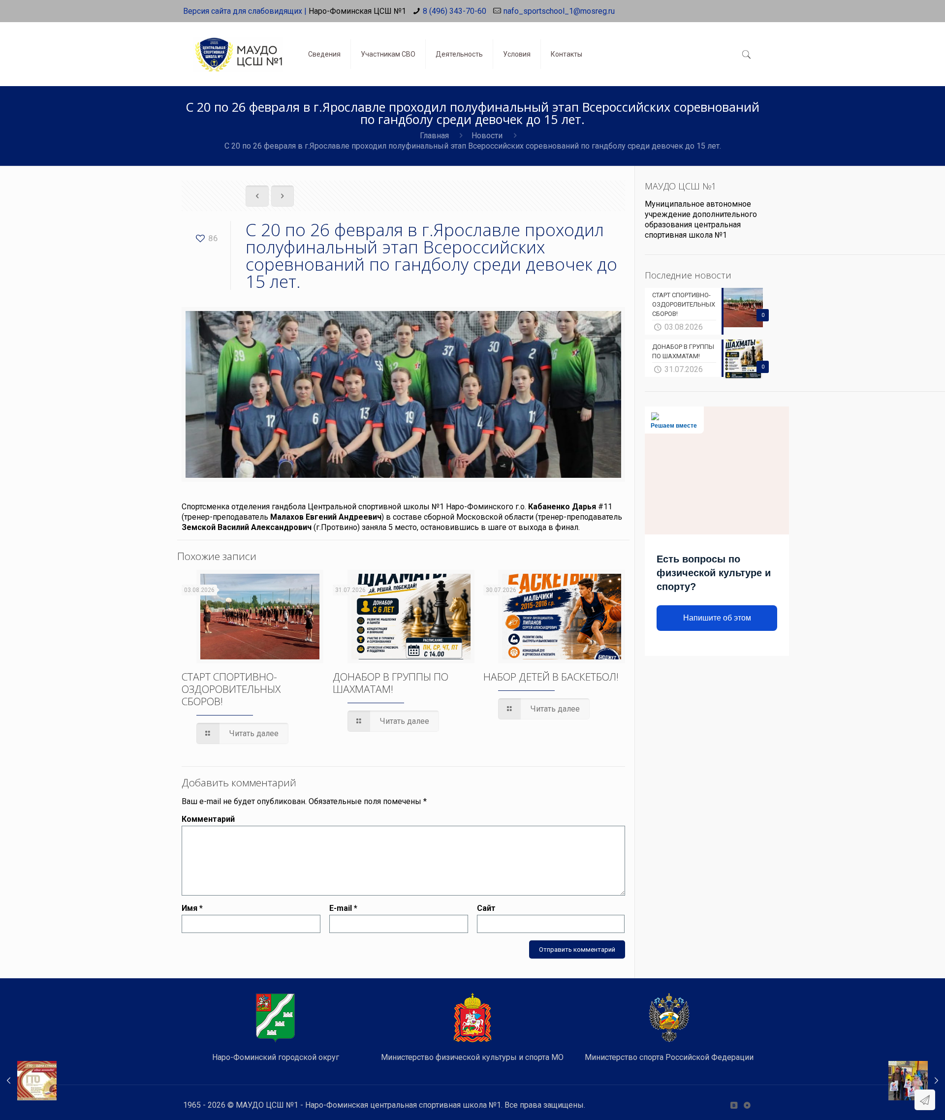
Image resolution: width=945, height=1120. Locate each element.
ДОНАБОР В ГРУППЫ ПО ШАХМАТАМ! (390, 683)
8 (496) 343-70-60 (454, 11)
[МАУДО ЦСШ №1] (238, 46)
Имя (192, 908)
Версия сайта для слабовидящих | (245, 11)
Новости (487, 135)
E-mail (343, 908)
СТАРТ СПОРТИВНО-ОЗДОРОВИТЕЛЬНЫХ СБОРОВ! (231, 689)
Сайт (486, 908)
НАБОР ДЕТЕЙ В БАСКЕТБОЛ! (551, 677)
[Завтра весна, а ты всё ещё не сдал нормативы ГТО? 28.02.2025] (28, 1080)
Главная (434, 135)
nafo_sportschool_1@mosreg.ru (559, 11)
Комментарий (208, 819)
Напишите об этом (717, 618)
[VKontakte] (733, 1105)
